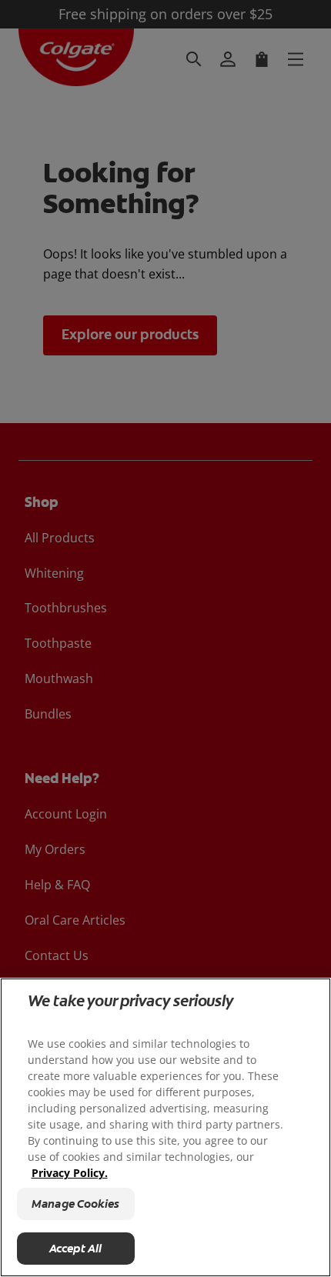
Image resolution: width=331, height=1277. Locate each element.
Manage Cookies (75, 1204)
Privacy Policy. (70, 1172)
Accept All (75, 1248)
